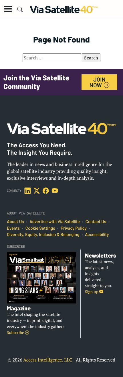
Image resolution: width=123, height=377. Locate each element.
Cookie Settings (40, 228)
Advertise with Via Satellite (54, 221)
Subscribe (16, 332)
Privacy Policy (73, 228)
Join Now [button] (98, 82)
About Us (15, 221)
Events (13, 228)
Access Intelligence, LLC (47, 360)
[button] (8, 8)
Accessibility (97, 234)
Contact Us (96, 221)
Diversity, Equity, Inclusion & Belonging (43, 234)
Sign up (92, 292)
